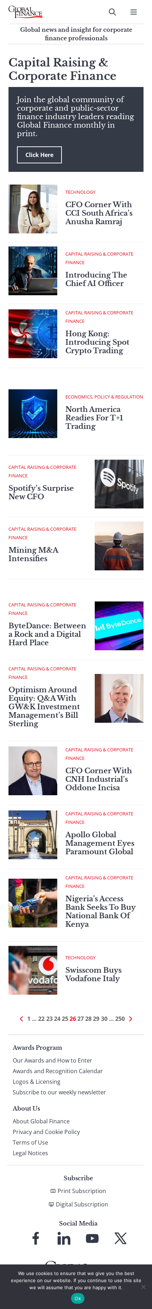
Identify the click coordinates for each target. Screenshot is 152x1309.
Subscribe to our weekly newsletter (59, 1092)
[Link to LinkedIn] (64, 1238)
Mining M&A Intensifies (33, 554)
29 (96, 1019)
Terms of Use (30, 1142)
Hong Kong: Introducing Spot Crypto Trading (97, 342)
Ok (78, 1298)
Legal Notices (30, 1153)
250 (120, 1019)
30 (104, 1019)
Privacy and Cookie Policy (46, 1132)
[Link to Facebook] (35, 1238)
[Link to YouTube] (92, 1238)
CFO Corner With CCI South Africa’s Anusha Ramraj (99, 213)
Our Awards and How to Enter (52, 1060)
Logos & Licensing (36, 1082)
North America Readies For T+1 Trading (94, 418)
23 (49, 1019)
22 (41, 1019)
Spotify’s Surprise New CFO (41, 492)
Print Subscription (82, 1191)
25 (65, 1019)
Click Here (39, 155)
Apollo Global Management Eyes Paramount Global (99, 843)
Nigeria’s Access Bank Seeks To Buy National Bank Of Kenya (100, 912)
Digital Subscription (82, 1204)
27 (80, 1019)
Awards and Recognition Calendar (58, 1071)
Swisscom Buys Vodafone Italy (93, 974)
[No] (143, 1286)
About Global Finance (41, 1121)
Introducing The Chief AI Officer (96, 279)
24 (57, 1019)
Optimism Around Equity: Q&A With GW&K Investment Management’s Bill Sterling (44, 707)
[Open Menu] (133, 12)
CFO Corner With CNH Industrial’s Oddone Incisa (98, 779)
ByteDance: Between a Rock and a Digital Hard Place (47, 634)
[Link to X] (120, 1238)
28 (88, 1019)
